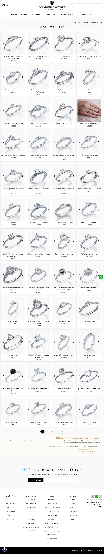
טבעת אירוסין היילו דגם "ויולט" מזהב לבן (38, 289)
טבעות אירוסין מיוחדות (52, 511)
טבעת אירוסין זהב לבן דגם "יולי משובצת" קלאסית (38, 91)
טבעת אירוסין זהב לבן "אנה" (38, 123)
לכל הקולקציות (84, 15)
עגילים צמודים (10, 503)
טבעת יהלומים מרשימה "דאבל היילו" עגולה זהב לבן (13, 289)
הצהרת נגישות (72, 511)
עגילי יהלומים (10, 496)
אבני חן (31, 519)
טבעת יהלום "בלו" (89, 321)
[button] (99, 43)
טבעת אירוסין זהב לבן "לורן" (64, 123)
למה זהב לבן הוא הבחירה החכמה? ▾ (89, 451)
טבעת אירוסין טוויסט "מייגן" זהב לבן (89, 123)
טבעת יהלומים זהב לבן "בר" (89, 254)
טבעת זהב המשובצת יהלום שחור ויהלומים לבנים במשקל (64, 289)
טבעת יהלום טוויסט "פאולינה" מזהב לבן (13, 155)
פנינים (31, 515)
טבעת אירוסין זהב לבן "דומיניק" (89, 288)
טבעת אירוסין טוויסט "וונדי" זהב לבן (38, 56)
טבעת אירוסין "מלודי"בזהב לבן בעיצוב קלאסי (64, 190)
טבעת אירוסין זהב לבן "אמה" (89, 222)
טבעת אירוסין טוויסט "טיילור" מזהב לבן (89, 189)
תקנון (72, 519)
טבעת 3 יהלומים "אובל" (89, 422)
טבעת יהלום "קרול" (13, 321)
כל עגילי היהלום (11, 499)
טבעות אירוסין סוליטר (52, 515)
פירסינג (10, 515)
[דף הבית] (101, 22)
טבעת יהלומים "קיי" (64, 90)
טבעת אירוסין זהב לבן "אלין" (89, 155)
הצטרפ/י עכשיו (35, 480)
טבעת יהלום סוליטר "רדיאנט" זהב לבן (39, 389)
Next (42, 431)
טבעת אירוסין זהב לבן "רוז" (13, 422)
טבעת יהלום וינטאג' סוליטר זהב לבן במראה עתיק (38, 190)
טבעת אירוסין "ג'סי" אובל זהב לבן (64, 254)
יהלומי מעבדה (31, 523)
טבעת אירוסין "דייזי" (64, 56)
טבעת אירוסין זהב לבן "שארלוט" (64, 222)
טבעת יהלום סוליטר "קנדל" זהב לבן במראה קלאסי (38, 356)
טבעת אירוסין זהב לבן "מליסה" (38, 155)
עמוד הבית (72, 496)
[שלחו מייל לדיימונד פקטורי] (92, 496)
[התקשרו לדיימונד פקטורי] (100, 496)
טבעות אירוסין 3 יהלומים (52, 531)
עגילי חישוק (10, 519)
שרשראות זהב (31, 507)
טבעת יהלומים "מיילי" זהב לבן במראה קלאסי (89, 91)
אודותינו (24, 14)
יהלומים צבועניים (52, 539)
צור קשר (72, 507)
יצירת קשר (15, 14)
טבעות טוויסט (52, 519)
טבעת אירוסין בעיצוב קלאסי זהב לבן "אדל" (64, 156)
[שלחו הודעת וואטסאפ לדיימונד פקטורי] (96, 496)
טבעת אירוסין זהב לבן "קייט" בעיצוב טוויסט (13, 190)
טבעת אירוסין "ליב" (64, 321)
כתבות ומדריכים (36, 14)
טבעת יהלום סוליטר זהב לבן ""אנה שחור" (13, 390)
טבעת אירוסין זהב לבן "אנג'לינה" (13, 123)
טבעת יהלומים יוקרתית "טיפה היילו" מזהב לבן (38, 322)
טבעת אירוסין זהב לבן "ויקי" (13, 90)
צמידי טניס (31, 499)
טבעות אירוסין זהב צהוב (52, 507)
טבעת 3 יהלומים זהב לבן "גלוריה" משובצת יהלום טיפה (13, 57)
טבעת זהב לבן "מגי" (89, 355)
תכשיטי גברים (31, 511)
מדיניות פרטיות (72, 515)
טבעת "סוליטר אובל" (64, 389)
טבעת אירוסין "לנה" (13, 222)
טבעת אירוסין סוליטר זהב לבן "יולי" (38, 222)
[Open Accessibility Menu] (4, 549)
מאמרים (72, 499)
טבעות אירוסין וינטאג (52, 523)
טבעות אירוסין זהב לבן (52, 503)
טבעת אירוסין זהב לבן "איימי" (64, 422)
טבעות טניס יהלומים (52, 535)
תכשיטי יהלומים (31, 496)
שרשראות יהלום (31, 503)
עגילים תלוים (11, 511)
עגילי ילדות (10, 507)
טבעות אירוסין (94, 22)
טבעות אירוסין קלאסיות (52, 527)
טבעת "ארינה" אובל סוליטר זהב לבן (64, 355)
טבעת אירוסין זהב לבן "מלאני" (38, 422)
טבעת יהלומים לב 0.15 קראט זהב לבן (89, 389)
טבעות (52, 496)
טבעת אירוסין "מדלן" (13, 355)
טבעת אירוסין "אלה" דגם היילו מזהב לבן (89, 56)
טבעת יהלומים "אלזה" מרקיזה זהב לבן (38, 254)
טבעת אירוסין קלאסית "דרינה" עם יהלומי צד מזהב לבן (13, 255)
